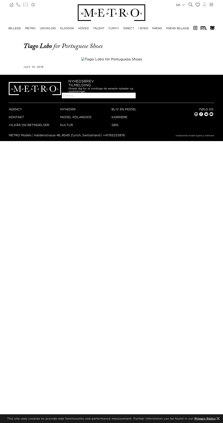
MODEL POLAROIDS (75, 117)
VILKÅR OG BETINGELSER (29, 124)
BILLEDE (14, 28)
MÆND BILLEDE (177, 28)
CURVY (113, 28)
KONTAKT (16, 117)
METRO (30, 28)
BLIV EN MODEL (124, 109)
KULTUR (66, 124)
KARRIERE (119, 117)
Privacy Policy (205, 418)
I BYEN (143, 28)
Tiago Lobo (38, 46)
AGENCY (15, 109)
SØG (115, 124)
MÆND (157, 28)
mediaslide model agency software (195, 135)
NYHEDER (68, 109)
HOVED (83, 28)
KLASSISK (67, 28)
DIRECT (128, 28)
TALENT (98, 28)
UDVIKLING (48, 28)
